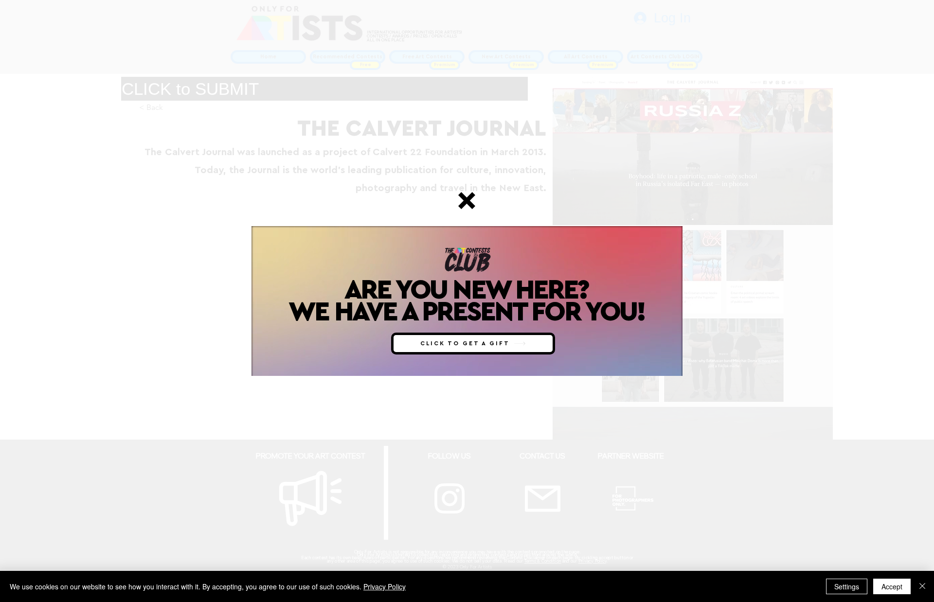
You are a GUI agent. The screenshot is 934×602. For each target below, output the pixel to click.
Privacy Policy (384, 586)
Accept (891, 586)
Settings (846, 586)
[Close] (922, 586)
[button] (466, 201)
